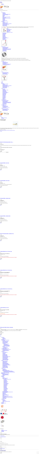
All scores (4, 377)
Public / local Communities (5, 110)
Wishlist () (1, 2)
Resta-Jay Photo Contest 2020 (5, 100)
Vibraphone (4, 15)
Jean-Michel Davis (4, 33)
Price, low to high (9, 130)
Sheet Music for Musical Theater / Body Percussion (8, 397)
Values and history (4, 105)
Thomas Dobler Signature (5, 357)
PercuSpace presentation (5, 48)
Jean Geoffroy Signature (5, 366)
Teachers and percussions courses (6, 24)
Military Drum (4, 343)
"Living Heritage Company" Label (6, 64)
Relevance (1, 130)
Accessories (4, 19)
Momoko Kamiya (4, 97)
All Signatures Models (5, 354)
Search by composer (5, 378)
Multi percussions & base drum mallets (5, 372)
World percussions (4, 398)
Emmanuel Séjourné (5, 37)
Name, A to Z (3, 130)
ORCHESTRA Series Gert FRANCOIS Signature (9, 371)
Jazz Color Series (4, 352)
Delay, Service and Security (5, 72)
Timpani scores (4, 393)
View (0, 187)
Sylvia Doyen (5, 389)
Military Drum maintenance (5, 374)
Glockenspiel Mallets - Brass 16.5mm (4, 180)
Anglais (3, 4)
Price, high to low (13, 130)
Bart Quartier (4, 89)
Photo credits (2, 431)
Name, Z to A (6, 130)
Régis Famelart (5, 386)
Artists (2, 88)
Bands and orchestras (5, 25)
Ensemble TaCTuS (4, 39)
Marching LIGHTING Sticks (7, 345)
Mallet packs (4, 12)
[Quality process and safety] (3, 412)
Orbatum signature (5, 344)
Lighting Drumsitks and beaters (6, 348)
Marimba (2, 360)
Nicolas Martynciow (6, 384)
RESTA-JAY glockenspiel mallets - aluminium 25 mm (7, 233)
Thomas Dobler (4, 36)
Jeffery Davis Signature (5, 358)
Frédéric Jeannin (5, 382)
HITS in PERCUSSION (5, 392)
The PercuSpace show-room (5, 106)
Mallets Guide (2, 83)
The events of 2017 (4, 50)
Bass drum (4, 346)
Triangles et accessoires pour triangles (6, 401)
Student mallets (2, 339)
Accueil (2, 82)
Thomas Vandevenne (6, 388)
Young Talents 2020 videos (5, 47)
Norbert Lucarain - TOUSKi (9, 32)
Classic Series (4, 368)
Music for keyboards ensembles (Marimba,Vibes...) (7, 396)
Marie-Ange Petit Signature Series (6, 370)
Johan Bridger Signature (5, 362)
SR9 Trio (8, 31)
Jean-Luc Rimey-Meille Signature (6, 350)
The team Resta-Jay (4, 63)
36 (1, 131)
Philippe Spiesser (4, 94)
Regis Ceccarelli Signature (5, 341)
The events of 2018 (4, 104)
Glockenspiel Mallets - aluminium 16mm (5, 198)
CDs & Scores (4, 13)
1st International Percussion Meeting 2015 (7, 49)
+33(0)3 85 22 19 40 (2, 435)
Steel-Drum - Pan (4, 17)
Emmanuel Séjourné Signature (6, 359)
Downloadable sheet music (5, 391)
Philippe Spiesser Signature (5, 367)
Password (1, 447)
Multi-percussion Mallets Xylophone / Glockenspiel (6, 327)
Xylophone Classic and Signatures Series (7, 349)
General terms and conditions (4, 430)
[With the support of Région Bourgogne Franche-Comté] (2, 423)
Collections (4, 22)
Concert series (4, 353)
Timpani (3, 16)
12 (0, 131)
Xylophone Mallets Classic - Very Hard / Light (6, 251)
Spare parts (4, 375)
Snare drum (4, 340)
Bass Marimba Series (5, 365)
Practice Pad (4, 399)
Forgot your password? (2, 448)
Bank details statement (5, 73)
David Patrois (4, 34)
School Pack (4, 338)
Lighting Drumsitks (4, 347)
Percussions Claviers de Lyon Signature (6, 356)
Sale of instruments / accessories (6, 109)
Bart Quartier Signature (5, 355)
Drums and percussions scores (5, 394)
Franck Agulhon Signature (5, 342)
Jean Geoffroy (4, 38)
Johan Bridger (4, 35)
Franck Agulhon (8, 30)
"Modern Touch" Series (5, 361)
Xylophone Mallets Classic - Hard (4, 307)
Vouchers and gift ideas (5, 20)
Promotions (2, 403)
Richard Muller (5, 387)
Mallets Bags (4, 18)
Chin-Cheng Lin (5, 380)
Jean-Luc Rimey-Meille (9, 29)
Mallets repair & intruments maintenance (5, 373)
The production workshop (5, 62)
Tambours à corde (4, 400)
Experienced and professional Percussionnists (7, 23)
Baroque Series (4, 369)
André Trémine (5, 390)
